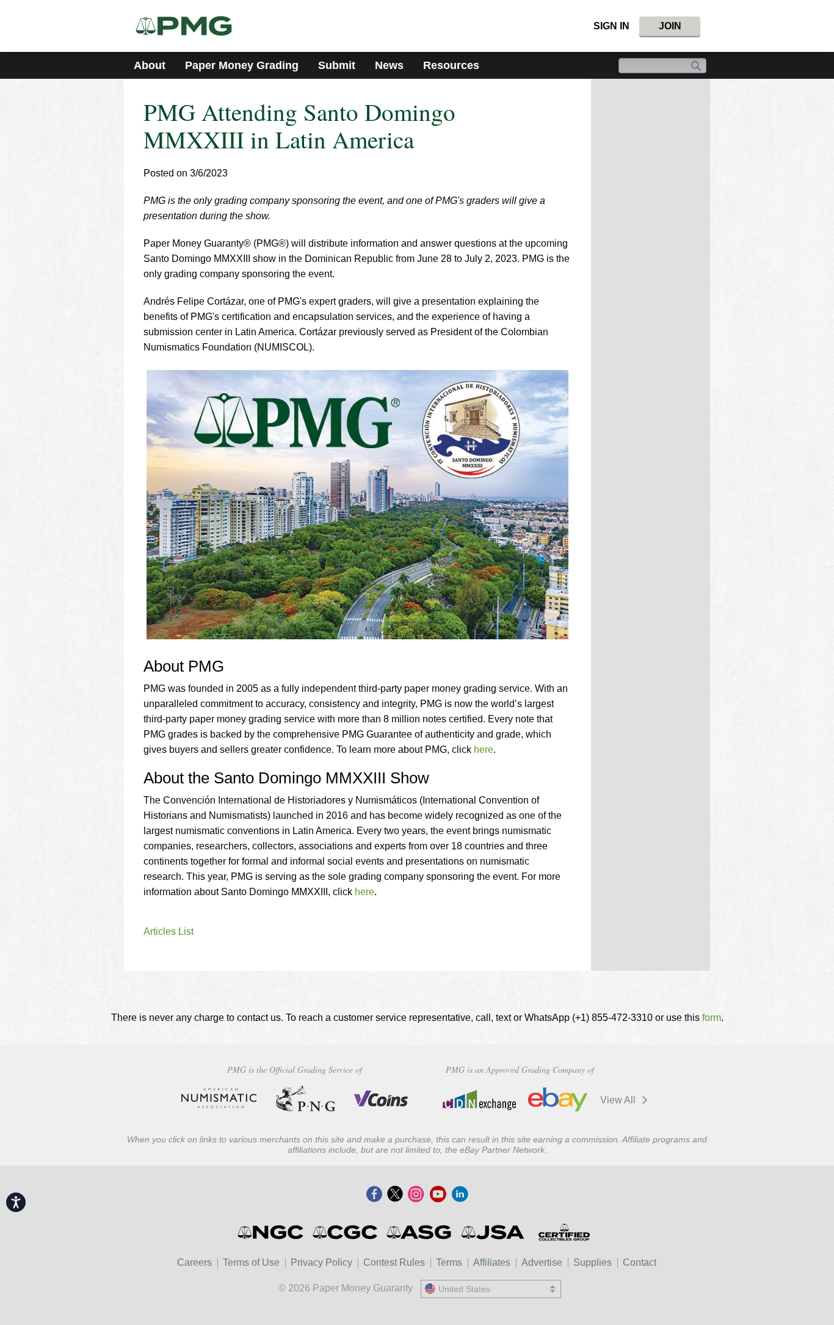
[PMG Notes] (189, 26)
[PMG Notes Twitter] (395, 1195)
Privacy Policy (321, 1262)
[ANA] (219, 1098)
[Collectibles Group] (563, 1232)
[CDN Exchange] (479, 1099)
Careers (194, 1262)
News (389, 65)
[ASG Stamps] (419, 1232)
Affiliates (491, 1262)
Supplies (592, 1262)
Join (670, 26)
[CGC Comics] (345, 1232)
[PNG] (305, 1098)
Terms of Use (251, 1262)
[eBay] (558, 1099)
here (483, 749)
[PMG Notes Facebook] (374, 1195)
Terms (449, 1262)
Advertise (541, 1262)
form (711, 1017)
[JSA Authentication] (492, 1232)
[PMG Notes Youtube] (438, 1195)
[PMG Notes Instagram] (416, 1195)
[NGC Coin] (271, 1232)
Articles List (168, 931)
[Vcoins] (381, 1098)
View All (619, 1100)
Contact (639, 1262)
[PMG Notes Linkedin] (460, 1195)
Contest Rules (394, 1262)
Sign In (611, 26)
